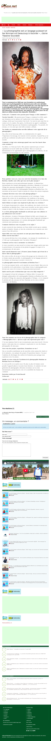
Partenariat (29, 712)
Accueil (3, 27)
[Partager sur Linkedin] (14, 39)
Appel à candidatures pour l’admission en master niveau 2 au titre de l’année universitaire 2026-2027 (27, 669)
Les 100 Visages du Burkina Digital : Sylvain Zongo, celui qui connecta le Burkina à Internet (28, 574)
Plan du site (29, 713)
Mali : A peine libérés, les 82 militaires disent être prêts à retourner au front (24, 678)
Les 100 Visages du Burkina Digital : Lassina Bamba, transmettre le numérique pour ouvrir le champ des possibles (28, 526)
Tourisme (6, 713)
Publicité (28, 711)
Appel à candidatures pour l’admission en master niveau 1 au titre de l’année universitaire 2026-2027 (27, 664)
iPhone (31, 726)
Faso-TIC (5, 715)
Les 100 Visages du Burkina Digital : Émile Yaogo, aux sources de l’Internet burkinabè (28, 549)
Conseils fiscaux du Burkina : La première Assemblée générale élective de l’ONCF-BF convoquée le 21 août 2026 (26, 654)
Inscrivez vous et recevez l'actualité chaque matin (12, 722)
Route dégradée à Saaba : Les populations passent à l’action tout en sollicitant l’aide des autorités (27, 659)
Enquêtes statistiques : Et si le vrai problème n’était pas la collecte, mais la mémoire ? (28, 533)
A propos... (29, 709)
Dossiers (24, 24)
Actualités (8, 27)
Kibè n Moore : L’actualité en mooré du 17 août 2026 (19, 649)
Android (27, 726)
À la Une (13, 24)
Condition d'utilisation (31, 716)
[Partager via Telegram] (18, 39)
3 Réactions (13, 534)
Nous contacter (29, 722)
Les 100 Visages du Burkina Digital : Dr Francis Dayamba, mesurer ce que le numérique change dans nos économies (26, 510)
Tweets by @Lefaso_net (7, 622)
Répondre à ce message (42, 416)
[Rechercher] (8, 25)
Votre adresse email (6, 436)
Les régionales (6, 709)
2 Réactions (13, 575)
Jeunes (5, 718)
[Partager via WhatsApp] (16, 39)
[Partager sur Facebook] (10, 39)
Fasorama (6, 712)
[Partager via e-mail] (8, 39)
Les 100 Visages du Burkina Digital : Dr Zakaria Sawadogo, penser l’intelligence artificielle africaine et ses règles (27, 502)
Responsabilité (30, 718)
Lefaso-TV (6, 711)
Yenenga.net (6, 716)
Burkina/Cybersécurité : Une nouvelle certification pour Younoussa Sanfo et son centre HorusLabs (28, 558)
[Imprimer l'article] (20, 39)
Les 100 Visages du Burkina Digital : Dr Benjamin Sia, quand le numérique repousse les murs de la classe (29, 518)
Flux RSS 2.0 (29, 715)
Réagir (12, 495)
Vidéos (18, 24)
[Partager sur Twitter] (12, 39)
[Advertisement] (25, 19)
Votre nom (4, 434)
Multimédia (13, 27)
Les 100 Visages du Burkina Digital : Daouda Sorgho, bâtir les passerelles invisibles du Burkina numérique (29, 494)
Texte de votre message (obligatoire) (10, 441)
